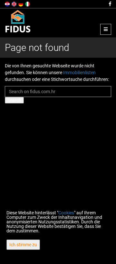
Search (14, 100)
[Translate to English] (14, 3)
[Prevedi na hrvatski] (8, 3)
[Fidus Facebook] (109, 3)
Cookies (66, 212)
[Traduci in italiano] (28, 3)
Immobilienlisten (79, 72)
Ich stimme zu (23, 244)
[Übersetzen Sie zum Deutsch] (21, 3)
